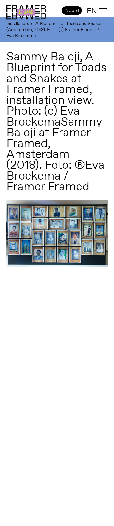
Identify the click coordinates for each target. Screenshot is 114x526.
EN (92, 11)
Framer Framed (26, 12)
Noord (72, 10)
